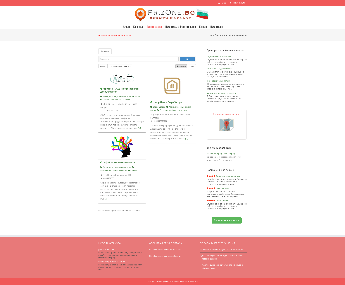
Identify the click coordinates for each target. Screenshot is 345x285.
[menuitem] (222, 3)
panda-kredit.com (106, 249)
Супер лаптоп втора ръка (228, 176)
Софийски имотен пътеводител (119, 162)
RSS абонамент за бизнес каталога (165, 249)
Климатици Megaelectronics (219, 68)
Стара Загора (158, 107)
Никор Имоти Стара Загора (167, 102)
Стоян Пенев (222, 200)
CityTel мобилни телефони (219, 56)
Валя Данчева (222, 188)
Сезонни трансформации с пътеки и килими (222, 249)
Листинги (105, 51)
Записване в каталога (226, 220)
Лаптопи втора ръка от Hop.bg (221, 153)
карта (191, 66)
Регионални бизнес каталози (116, 99)
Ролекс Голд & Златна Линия (111, 261)
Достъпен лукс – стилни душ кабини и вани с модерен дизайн (222, 257)
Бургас (137, 96)
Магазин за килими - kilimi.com (221, 93)
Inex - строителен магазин (219, 81)
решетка (182, 66)
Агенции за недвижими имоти (116, 96)
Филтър (103, 66)
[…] (139, 128)
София (133, 170)
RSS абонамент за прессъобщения (165, 256)
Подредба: (119, 66)
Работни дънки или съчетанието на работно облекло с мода (222, 266)
